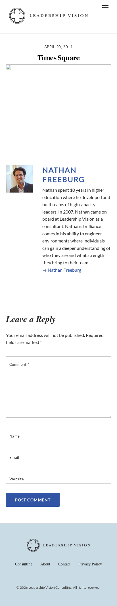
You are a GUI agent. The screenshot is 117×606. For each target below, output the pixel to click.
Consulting (23, 564)
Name (14, 436)
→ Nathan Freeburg (61, 270)
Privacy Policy (90, 564)
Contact (64, 564)
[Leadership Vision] (48, 23)
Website (16, 479)
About (45, 564)
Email (14, 457)
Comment (19, 364)
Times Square (58, 58)
